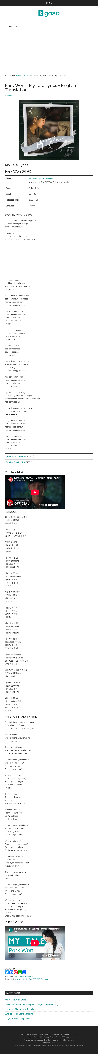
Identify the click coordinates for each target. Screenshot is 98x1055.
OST (38, 979)
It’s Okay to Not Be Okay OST (41, 178)
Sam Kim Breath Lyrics (15, 462)
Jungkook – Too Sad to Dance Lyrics (20, 1014)
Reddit (62, 1040)
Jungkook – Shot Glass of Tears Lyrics (21, 1009)
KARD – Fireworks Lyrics (15, 1000)
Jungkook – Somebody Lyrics (17, 1018)
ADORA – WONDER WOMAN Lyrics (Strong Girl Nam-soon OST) (31, 1004)
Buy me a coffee (49, 1043)
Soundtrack (29, 977)
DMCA (46, 1037)
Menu (49, 3)
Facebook (40, 1040)
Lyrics (16, 977)
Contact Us (38, 1037)
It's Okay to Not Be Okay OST (25, 979)
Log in (74, 1034)
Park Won (44, 979)
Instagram (55, 1040)
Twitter (47, 1040)
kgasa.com (36, 1034)
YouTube (70, 1040)
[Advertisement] (49, 51)
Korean (21, 977)
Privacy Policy (55, 1037)
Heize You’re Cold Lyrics (16, 456)
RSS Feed (65, 1037)
